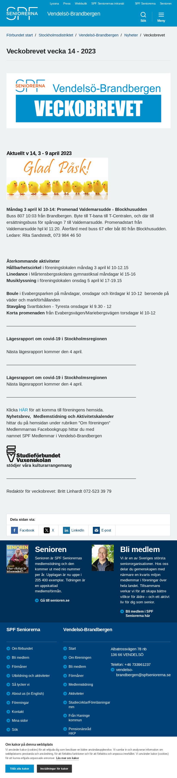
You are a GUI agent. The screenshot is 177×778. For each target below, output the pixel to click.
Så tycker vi (21, 684)
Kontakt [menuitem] (18, 712)
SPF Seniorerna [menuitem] (145, 3)
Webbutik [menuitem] (81, 3)
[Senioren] (17, 559)
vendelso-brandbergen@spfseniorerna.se (143, 672)
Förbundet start (19, 35)
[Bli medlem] (103, 558)
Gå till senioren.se (55, 600)
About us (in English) (28, 693)
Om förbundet (22, 648)
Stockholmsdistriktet (56, 35)
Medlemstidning (81, 684)
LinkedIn (77, 530)
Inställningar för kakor (54, 768)
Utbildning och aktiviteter (31, 676)
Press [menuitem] (67, 3)
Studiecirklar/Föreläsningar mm (89, 705)
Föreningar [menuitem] (20, 702)
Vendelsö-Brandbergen (99, 35)
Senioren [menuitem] (166, 3)
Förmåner (19, 666)
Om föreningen (80, 657)
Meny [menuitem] (161, 20)
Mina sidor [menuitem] (20, 720)
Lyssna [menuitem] (54, 3)
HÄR (23, 410)
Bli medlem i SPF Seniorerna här (139, 614)
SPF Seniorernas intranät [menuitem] (107, 3)
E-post (106, 530)
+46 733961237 (138, 664)
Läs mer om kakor (67, 758)
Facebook (27, 530)
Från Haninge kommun (79, 718)
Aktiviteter (76, 693)
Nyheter (131, 35)
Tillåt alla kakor (19, 768)
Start (72, 648)
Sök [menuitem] (143, 20)
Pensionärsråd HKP (80, 731)
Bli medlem (20, 657)
